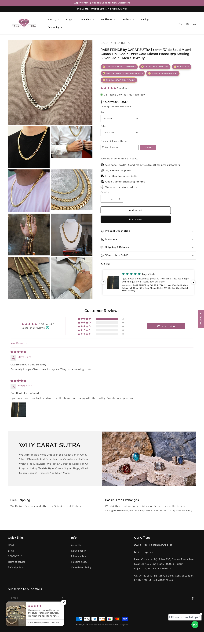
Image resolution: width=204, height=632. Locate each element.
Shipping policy (79, 561)
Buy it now (135, 219)
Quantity (105, 192)
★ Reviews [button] (201, 319)
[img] (18, 351)
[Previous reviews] (103, 282)
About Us (76, 545)
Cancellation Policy (81, 567)
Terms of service (16, 561)
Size (103, 112)
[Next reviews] (193, 282)
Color (103, 126)
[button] (180, 23)
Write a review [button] (166, 325)
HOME (11, 545)
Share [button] (107, 264)
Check (148, 147)
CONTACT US (15, 556)
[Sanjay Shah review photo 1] (18, 410)
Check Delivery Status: (114, 140)
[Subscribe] (61, 598)
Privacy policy (78, 556)
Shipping (105, 106)
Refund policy (15, 567)
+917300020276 (161, 568)
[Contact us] (194, 624)
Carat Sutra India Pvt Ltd (93, 625)
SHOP (11, 550)
